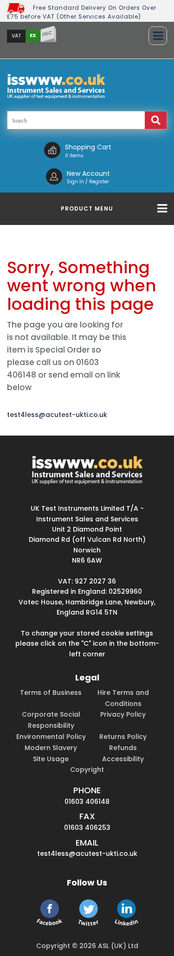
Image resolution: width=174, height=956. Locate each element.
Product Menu (87, 208)
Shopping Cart (88, 147)
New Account (88, 173)
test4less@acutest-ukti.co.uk (57, 414)
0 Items (74, 155)
